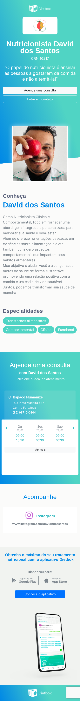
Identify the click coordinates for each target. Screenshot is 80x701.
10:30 (20, 440)
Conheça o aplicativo (40, 594)
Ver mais (40, 449)
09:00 (20, 435)
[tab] (40, 405)
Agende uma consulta (40, 90)
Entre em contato (40, 99)
